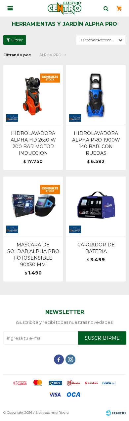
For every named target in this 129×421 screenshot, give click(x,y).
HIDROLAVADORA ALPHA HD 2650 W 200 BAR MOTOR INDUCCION (33, 143)
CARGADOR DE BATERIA (96, 248)
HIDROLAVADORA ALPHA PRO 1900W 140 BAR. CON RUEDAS (96, 143)
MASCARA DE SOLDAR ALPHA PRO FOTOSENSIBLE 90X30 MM (33, 255)
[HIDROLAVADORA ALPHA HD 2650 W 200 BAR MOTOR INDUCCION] (33, 95)
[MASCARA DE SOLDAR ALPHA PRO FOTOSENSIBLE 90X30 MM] (33, 206)
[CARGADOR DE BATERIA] (96, 206)
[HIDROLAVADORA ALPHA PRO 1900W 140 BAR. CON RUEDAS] (96, 95)
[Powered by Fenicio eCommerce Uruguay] (116, 413)
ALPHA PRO (50, 55)
